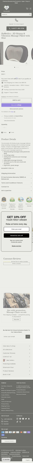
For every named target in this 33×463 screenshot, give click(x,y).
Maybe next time (16, 246)
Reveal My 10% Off (16, 235)
